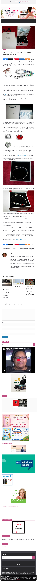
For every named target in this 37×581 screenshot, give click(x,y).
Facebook (17, 239)
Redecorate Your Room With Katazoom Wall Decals (27, 249)
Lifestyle (7, 19)
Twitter (21, 239)
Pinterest (24, 239)
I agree (34, 577)
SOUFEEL (6, 94)
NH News (4, 49)
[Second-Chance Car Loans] (18, 279)
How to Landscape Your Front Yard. (9, 248)
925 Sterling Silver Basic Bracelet (21, 155)
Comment (4, 307)
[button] (23, 22)
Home (3, 19)
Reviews (11, 19)
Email (3, 327)
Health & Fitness (29, 19)
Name (3, 322)
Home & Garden (22, 19)
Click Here (18, 564)
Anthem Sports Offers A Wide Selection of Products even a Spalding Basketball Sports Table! (30, 291)
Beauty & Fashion (16, 19)
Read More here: (18, 579)
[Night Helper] (18, 7)
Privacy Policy (4, 546)
